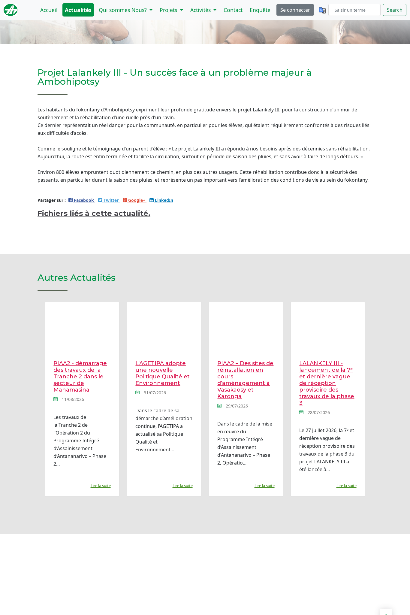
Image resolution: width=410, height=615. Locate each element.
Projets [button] (169, 10)
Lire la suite (100, 486)
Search (394, 10)
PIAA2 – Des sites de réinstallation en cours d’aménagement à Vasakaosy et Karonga (245, 380)
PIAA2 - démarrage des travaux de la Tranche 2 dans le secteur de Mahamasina (80, 376)
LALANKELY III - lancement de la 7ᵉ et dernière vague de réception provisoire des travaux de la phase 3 (326, 383)
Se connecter (295, 10)
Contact (233, 10)
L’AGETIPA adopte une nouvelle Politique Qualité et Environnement (162, 373)
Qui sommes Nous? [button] (123, 10)
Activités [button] (201, 10)
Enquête (260, 10)
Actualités (78, 10)
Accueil (49, 10)
